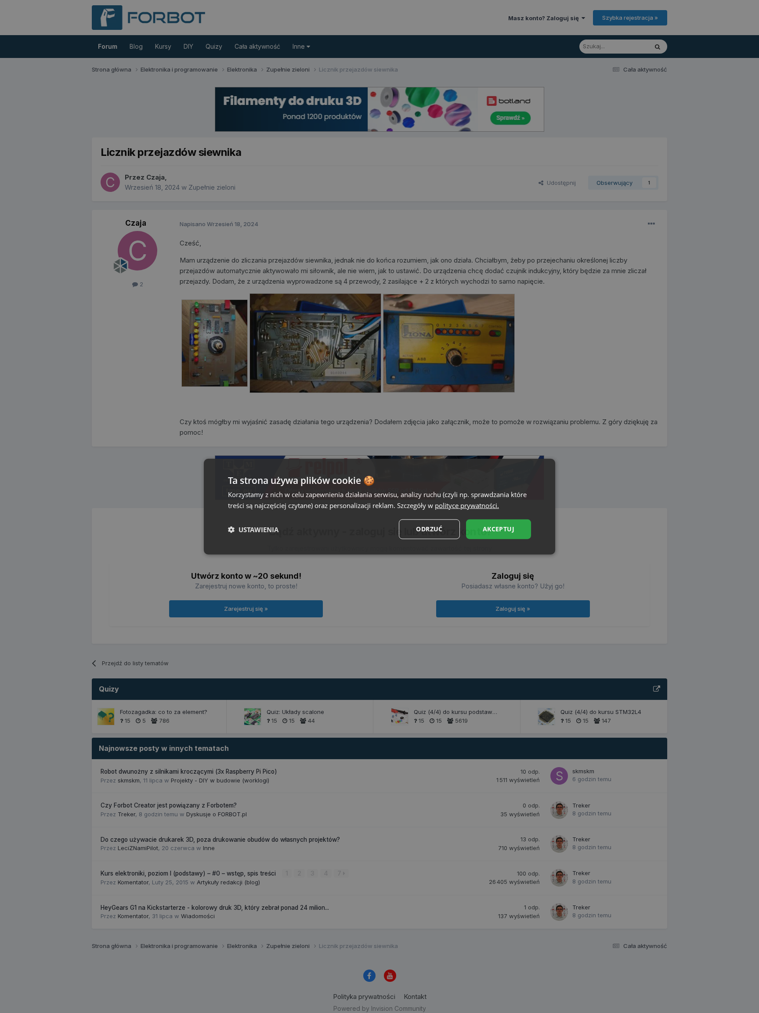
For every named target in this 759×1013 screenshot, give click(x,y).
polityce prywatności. (467, 505)
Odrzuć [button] (429, 529)
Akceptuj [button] (498, 529)
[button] (253, 529)
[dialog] (379, 506)
